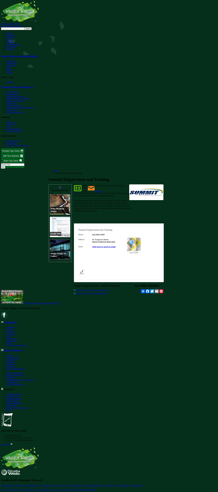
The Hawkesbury (74, 485)
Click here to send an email (104, 247)
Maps (8, 68)
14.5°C (12, 25)
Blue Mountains (32, 485)
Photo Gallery (11, 63)
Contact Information (14, 403)
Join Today (5, 444)
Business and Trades (14, 105)
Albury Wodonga (8, 485)
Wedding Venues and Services (18, 99)
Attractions (10, 42)
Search (8, 355)
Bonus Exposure (12, 401)
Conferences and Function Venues (19, 108)
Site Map (64, 490)
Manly (55, 485)
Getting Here (11, 65)
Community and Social (15, 112)
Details (84, 191)
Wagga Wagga (136, 485)
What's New (11, 124)
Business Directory (13, 350)
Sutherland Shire (95, 485)
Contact (4, 490)
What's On (10, 38)
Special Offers (11, 341)
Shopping (10, 49)
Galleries (9, 40)
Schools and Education (15, 101)
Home (8, 33)
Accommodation (12, 44)
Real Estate (10, 103)
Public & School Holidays (16, 345)
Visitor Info (10, 35)
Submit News (28, 490)
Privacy (56, 490)
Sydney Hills (109, 485)
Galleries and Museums (15, 96)
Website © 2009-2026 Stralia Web (83, 490)
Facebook (10, 82)
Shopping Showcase (14, 129)
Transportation (12, 110)
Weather (9, 70)
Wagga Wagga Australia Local (17, 87)
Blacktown (20, 485)
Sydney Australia (122, 485)
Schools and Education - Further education (91, 293)
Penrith (85, 485)
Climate (9, 72)
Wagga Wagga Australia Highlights (19, 56)
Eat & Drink (11, 47)
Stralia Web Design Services (17, 145)
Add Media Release (14, 399)
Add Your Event (12, 396)
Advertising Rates (13, 141)
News (8, 127)
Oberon (62, 485)
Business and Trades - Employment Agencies (92, 290)
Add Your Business (13, 394)
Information (10, 322)
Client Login (11, 143)
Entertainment (11, 94)
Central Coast (45, 485)
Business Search (12, 92)
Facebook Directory (14, 131)
